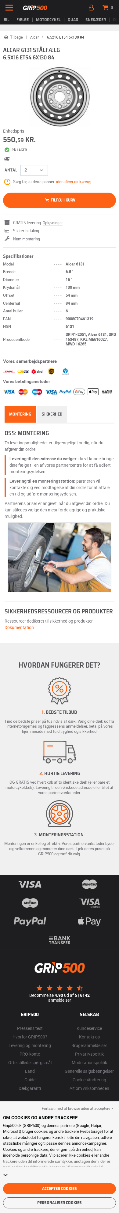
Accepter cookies (59, 1189)
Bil (6, 20)
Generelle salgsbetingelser (89, 1071)
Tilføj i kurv (62, 200)
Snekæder (95, 20)
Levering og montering (30, 1045)
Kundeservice (89, 1028)
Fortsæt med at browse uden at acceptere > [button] (77, 1108)
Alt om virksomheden (89, 1088)
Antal (11, 170)
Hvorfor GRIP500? (30, 1037)
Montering (20, 414)
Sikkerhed (52, 414)
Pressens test (30, 1028)
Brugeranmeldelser (89, 1045)
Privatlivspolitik (89, 1054)
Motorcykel (48, 20)
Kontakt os (89, 1037)
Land (30, 1071)
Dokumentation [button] (19, 627)
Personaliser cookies (59, 1203)
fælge (22, 20)
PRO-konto (30, 1054)
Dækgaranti (30, 1088)
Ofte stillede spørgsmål (30, 1062)
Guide (29, 1080)
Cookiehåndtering (89, 1080)
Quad (73, 20)
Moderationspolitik (89, 1062)
